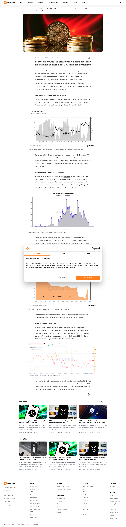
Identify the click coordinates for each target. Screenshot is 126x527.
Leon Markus (21, 432)
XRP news (33, 492)
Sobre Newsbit (114, 498)
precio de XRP (41, 71)
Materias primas (53, 2)
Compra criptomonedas (63, 486)
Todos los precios (88, 486)
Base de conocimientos (63, 506)
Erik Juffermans (82, 432)
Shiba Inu (85, 509)
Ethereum (86, 492)
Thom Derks (38, 57)
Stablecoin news (34, 506)
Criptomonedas (61, 498)
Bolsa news (33, 517)
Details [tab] (63, 253)
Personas (59, 501)
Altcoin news (33, 500)
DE (7, 505)
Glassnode (80, 149)
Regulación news (35, 509)
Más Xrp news (102, 402)
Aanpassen (62, 277)
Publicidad (112, 486)
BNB (84, 506)
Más (83, 2)
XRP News (42, 8)
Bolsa (30, 2)
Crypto (21, 2)
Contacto (112, 495)
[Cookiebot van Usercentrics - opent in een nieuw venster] (92, 248)
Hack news (33, 514)
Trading (59, 512)
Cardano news (34, 495)
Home (36, 8)
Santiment (57, 375)
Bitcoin (85, 489)
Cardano (85, 497)
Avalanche (86, 514)
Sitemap (35, 524)
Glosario (59, 504)
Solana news (33, 497)
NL (4, 505)
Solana (85, 503)
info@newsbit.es (8, 490)
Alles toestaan (87, 277)
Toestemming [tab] (37, 253)
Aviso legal (113, 504)
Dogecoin (85, 500)
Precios (75, 2)
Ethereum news (34, 489)
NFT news (33, 512)
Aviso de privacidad (115, 501)
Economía (40, 2)
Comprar (66, 2)
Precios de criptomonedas (64, 489)
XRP (87, 155)
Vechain (85, 512)
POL (84, 517)
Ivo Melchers (21, 469)
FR (10, 505)
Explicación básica (62, 509)
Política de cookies (115, 518)
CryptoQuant (62, 232)
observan (67, 176)
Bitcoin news (33, 486)
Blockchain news (35, 503)
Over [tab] (88, 253)
